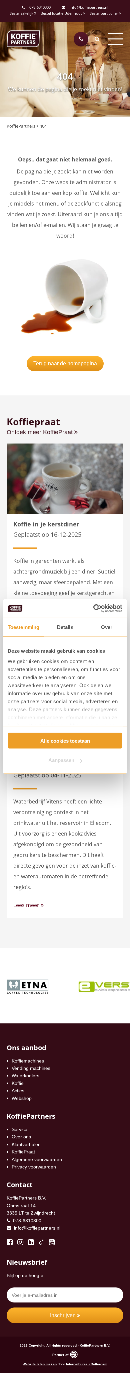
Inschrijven (63, 1315)
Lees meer (27, 905)
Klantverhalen (26, 1144)
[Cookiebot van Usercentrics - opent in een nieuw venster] (93, 608)
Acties (18, 1090)
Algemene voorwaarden (37, 1159)
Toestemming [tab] (23, 627)
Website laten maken (40, 1364)
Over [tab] (106, 627)
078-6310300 (40, 7)
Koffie (18, 1083)
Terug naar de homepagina (65, 363)
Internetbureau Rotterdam (86, 1364)
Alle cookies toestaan (65, 740)
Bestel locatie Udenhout (62, 13)
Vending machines (31, 1068)
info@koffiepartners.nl (88, 7)
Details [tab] (65, 627)
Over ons (21, 1136)
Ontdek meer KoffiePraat (40, 432)
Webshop (22, 1098)
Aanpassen (61, 760)
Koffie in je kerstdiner (46, 524)
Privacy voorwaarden (34, 1166)
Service (19, 1129)
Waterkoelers (25, 1075)
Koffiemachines (28, 1061)
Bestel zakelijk (21, 13)
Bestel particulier (104, 13)
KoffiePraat (23, 1151)
